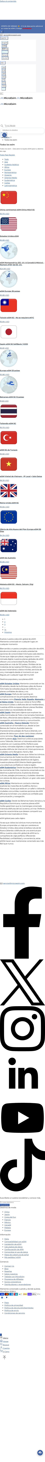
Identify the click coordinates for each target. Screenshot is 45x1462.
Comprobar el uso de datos (16, 1252)
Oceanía (7, 175)
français (5, 55)
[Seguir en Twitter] (22, 1005)
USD (3, 89)
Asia (6, 162)
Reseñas (8, 1271)
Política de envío (11, 1310)
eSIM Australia (7, 723)
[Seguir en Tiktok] (22, 1193)
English (5, 43)
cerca (1, 21)
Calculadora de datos (13, 1247)
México (7, 1222)
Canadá (7, 1225)
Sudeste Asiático (11, 165)
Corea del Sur (10, 1217)
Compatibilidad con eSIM (15, 1242)
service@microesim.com (12, 35)
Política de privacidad (13, 1305)
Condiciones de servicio (14, 1313)
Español (5, 52)
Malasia (7, 1228)
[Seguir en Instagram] (22, 1051)
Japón (7, 1214)
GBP (3, 73)
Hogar (7, 137)
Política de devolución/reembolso (18, 1308)
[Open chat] (40, 1452)
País (7, 155)
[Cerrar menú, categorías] (1, 1335)
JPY (3, 79)
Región (12, 155)
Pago (6, 1303)
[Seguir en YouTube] (22, 1137)
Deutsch (5, 58)
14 (5, 630)
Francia (7, 1220)
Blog (6, 1269)
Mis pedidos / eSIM (12, 1257)
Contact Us (9, 1266)
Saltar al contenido (8, 1)
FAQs (6, 1239)
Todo (2, 155)
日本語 (4, 46)
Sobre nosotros (11, 1274)
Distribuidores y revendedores (17, 1284)
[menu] (1, 94)
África (6, 167)
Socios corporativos (12, 1282)
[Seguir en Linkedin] (22, 1096)
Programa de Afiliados (13, 1279)
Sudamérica (9, 180)
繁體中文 (5, 49)
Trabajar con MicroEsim (14, 1277)
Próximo (8, 632)
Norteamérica (10, 172)
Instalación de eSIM (12, 1244)
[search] (2, 126)
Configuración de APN (14, 1249)
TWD (4, 86)
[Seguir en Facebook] (22, 958)
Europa (7, 170)
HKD (3, 76)
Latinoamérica (10, 186)
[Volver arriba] (22, 1358)
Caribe (7, 183)
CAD (3, 67)
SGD (3, 83)
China (6, 1212)
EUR (3, 70)
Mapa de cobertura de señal (16, 1255)
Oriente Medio (10, 178)
